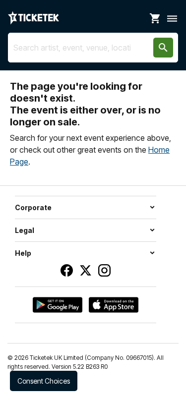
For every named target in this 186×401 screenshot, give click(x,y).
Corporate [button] (33, 207)
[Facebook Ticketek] (67, 270)
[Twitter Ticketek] (85, 270)
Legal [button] (24, 230)
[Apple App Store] (113, 305)
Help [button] (23, 253)
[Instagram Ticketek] (104, 270)
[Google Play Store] (57, 305)
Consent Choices (43, 381)
